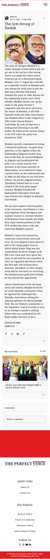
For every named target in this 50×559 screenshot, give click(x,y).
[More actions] (43, 18)
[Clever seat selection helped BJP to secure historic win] (25, 368)
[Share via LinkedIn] (18, 334)
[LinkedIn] (30, 544)
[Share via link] (24, 334)
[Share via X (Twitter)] (12, 334)
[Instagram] (23, 544)
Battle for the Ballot (13, 322)
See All (42, 351)
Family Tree (10, 326)
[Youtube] (26, 544)
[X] (20, 544)
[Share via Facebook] (6, 334)
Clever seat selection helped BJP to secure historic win (23, 386)
